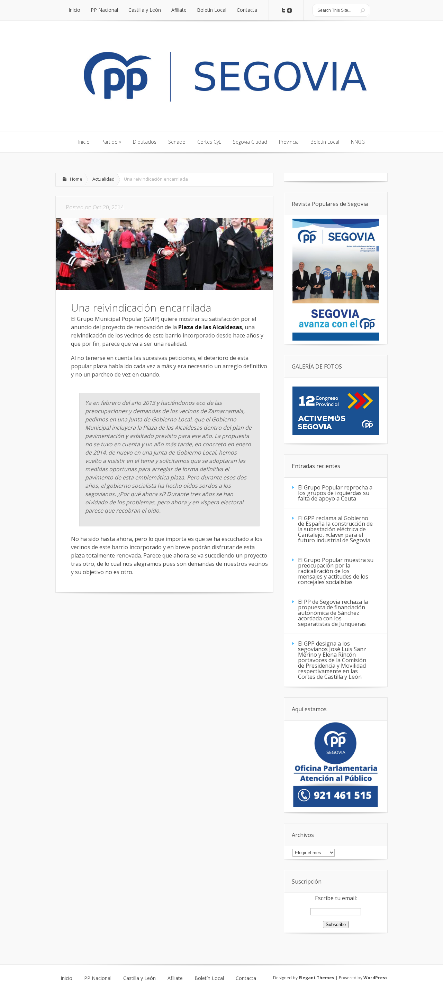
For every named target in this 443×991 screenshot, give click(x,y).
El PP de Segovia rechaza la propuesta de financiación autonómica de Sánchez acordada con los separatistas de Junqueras (333, 613)
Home (76, 179)
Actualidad (103, 179)
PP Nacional (97, 978)
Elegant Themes (316, 978)
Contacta (246, 978)
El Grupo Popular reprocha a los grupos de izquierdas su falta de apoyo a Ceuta (335, 493)
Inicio (66, 978)
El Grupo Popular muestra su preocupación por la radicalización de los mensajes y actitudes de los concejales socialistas (335, 571)
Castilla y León (139, 978)
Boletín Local (209, 978)
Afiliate (175, 978)
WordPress (375, 978)
